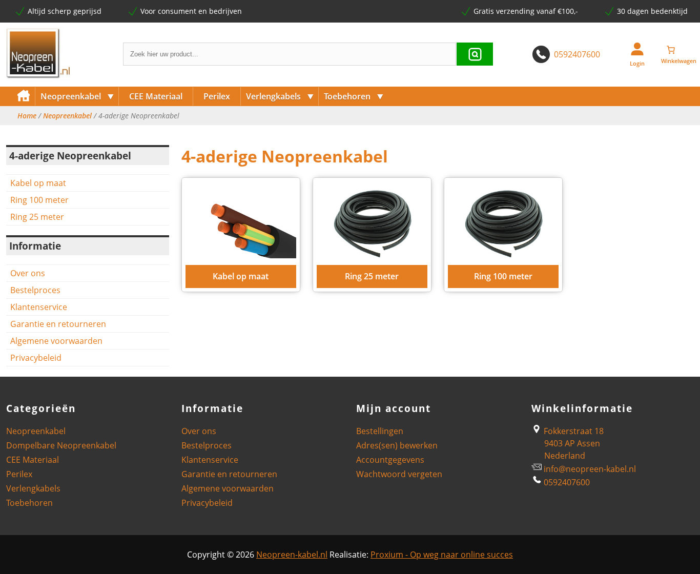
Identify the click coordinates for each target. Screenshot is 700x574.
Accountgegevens (390, 459)
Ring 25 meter (37, 216)
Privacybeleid (35, 357)
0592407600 (577, 54)
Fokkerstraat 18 (573, 431)
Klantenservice (38, 307)
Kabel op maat (38, 183)
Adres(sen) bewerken (397, 445)
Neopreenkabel (77, 96)
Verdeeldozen (270, 132)
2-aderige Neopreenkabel (85, 132)
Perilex (216, 96)
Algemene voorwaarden (56, 340)
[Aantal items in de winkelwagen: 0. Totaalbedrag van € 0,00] (678, 49)
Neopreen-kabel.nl (291, 554)
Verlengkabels (280, 96)
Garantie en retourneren (58, 324)
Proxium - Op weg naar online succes (441, 554)
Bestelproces (35, 290)
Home (26, 115)
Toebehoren (354, 96)
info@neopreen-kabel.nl (590, 469)
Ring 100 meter (39, 200)
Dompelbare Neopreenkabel (61, 445)
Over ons (27, 273)
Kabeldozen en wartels (364, 132)
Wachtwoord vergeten (399, 474)
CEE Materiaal (155, 96)
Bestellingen (379, 431)
